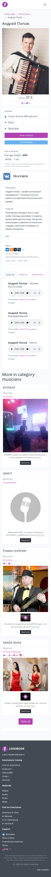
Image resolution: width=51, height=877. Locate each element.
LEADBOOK (16, 749)
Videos (5, 790)
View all (25, 721)
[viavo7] (25, 507)
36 (16, 655)
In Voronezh (7, 823)
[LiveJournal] (19, 249)
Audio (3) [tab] (10, 274)
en (7, 849)
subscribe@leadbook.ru (13, 754)
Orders (5, 776)
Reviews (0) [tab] (37, 274)
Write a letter (8, 838)
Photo (5, 798)
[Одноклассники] (11, 249)
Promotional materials (12, 841)
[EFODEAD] (25, 425)
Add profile (7, 772)
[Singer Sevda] (25, 674)
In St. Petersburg (10, 819)
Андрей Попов (25, 299)
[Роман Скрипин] (25, 589)
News (4, 801)
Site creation (43, 869)
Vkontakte (10, 834)
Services (6, 780)
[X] (15, 249)
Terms (5, 845)
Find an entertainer (11, 765)
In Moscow (7, 816)
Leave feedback (26, 142)
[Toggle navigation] (45, 4)
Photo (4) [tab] (23, 274)
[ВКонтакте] (7, 249)
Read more (25, 463)
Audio (5, 794)
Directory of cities (10, 812)
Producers (7, 769)
